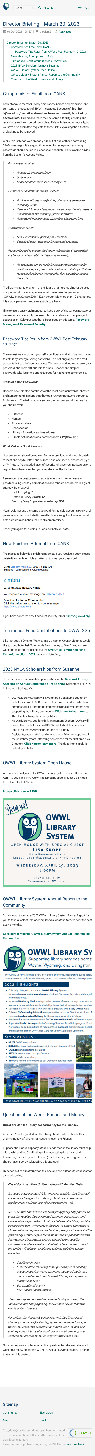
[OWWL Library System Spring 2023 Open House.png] (47, 842)
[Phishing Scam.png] (36, 587)
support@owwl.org (78, 616)
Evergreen (46, 1412)
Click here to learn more (71, 711)
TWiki (43, 1420)
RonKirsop (65, 31)
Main (6, 1420)
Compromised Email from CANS (31, 47)
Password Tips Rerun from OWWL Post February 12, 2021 (50, 51)
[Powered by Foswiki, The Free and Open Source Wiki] (6, 6)
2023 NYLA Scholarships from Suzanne (35, 65)
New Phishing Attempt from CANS (32, 56)
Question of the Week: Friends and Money (37, 79)
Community (10, 1412)
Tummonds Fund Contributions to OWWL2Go (38, 61)
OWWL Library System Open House (33, 70)
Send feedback (75, 1444)
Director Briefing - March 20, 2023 (28, 42)
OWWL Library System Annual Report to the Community (45, 74)
